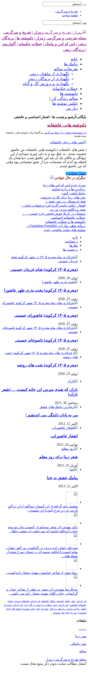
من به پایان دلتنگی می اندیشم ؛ (51, 415)
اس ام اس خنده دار (13, 605)
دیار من (72, 108)
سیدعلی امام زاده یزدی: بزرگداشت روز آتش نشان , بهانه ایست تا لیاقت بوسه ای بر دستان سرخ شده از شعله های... (41, 552)
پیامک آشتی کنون (73, 193)
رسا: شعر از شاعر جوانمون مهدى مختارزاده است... (42, 572)
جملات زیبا (47, 605)
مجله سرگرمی (51, 132)
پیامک (67, 601)
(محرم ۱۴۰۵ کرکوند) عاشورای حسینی (46, 315)
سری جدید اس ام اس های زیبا (64, 185)
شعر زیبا (58, 609)
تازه (75, 237)
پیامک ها (71, 64)
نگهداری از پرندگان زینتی (48, 78)
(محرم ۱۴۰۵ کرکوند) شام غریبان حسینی (44, 269)
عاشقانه (45, 601)
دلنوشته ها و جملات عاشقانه (65, 222)
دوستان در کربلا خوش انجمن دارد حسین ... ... (53, 213)
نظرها (73, 245)
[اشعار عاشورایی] (64, 427)
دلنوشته (60, 601)
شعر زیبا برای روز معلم (58, 456)
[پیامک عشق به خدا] (74, 469)
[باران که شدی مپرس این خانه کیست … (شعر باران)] (72, 381)
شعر (73, 601)
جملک (53, 601)
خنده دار (44, 609)
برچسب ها (70, 249)
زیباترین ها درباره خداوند (68, 189)
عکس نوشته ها (65, 103)
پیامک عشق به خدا (62, 478)
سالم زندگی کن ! (63, 98)
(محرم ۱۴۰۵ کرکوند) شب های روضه (47, 365)
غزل (25, 605)
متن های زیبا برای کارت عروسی (62, 197)
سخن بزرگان (35, 605)
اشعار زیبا (81, 609)
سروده (17, 601)
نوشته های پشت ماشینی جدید (64, 230)
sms (67, 613)
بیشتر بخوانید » (76, 173)
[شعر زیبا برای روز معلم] (69, 448)
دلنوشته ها (69, 93)
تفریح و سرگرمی (66, 11)
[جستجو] (84, 5)
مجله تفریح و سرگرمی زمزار (65, 659)
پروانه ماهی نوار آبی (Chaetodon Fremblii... (55, 226)
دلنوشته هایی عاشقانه (66, 125)
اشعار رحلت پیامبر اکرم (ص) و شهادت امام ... (53, 205)
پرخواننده (71, 241)
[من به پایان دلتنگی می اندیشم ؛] (59, 407)
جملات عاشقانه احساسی (67, 217)
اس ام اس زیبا (69, 609)
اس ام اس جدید (60, 605)
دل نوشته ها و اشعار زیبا (73, 132)
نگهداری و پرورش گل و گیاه (46, 83)
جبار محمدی (59, 613)
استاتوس (73, 605)
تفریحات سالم (66, 69)
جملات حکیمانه (65, 88)
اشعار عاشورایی (64, 436)
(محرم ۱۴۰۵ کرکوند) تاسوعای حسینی (46, 340)
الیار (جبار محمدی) (31, 609)
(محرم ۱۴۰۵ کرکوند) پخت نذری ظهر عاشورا (41, 290)
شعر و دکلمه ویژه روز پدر (67, 209)
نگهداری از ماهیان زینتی (49, 74)
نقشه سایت (70, 15)
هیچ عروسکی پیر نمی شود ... (65, 201)
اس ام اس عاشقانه (30, 601)
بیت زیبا (73, 613)
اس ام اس (81, 601)
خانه (74, 59)
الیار (51, 609)
